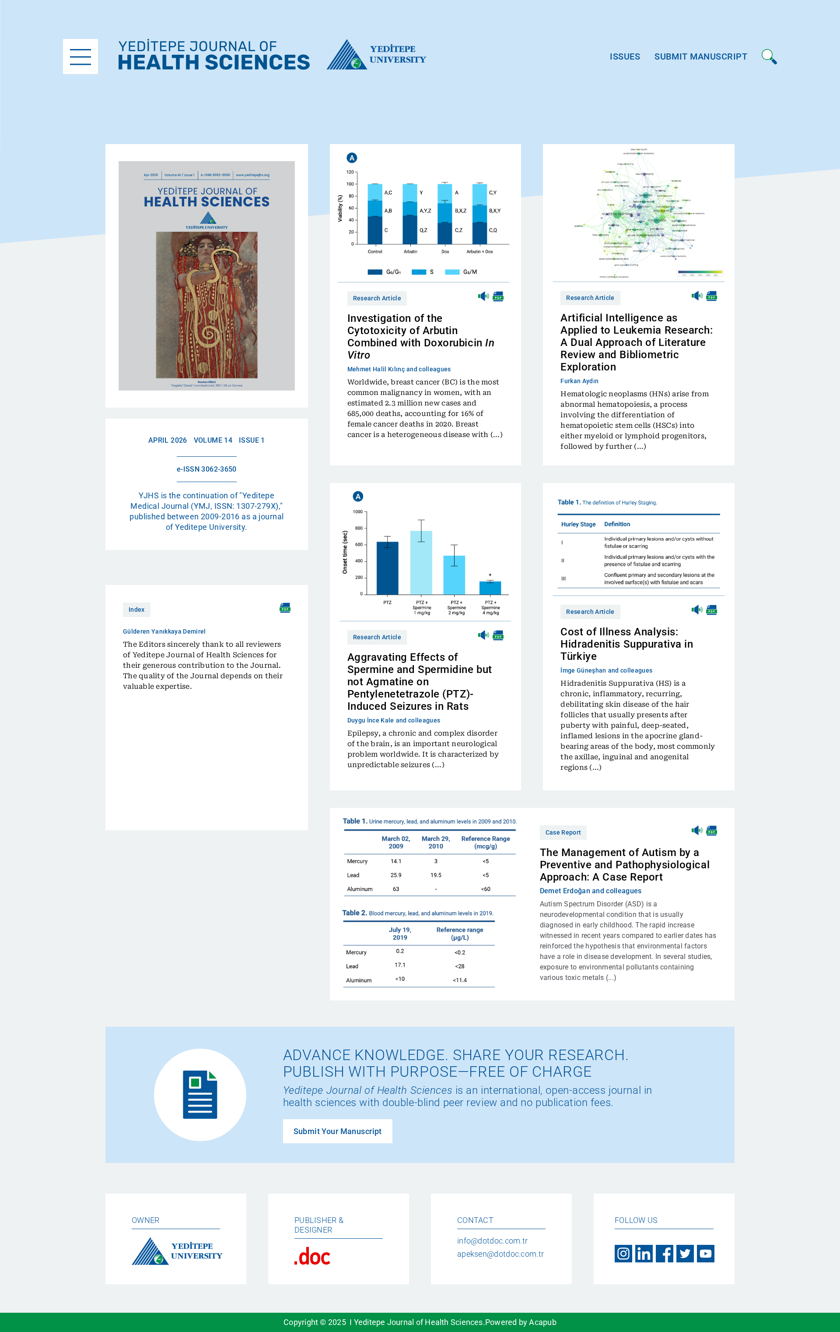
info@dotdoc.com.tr (492, 1240)
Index (137, 609)
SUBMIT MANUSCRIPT (700, 56)
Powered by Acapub (520, 1322)
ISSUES (625, 56)
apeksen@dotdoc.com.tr (500, 1253)
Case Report (563, 832)
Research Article (377, 298)
